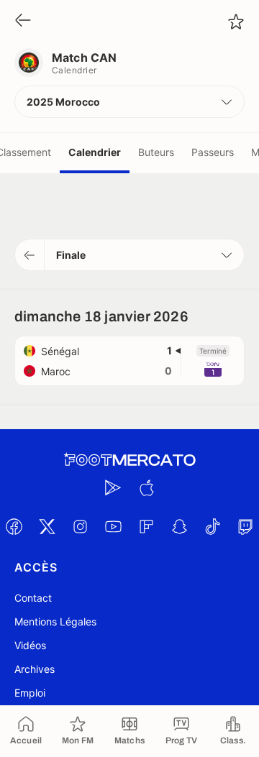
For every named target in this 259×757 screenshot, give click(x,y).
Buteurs (156, 152)
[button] (129, 101)
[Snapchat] (179, 526)
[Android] (113, 487)
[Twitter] (47, 526)
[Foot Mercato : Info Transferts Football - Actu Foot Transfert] (129, 460)
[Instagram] (80, 526)
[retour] (23, 21)
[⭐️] (236, 21)
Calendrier (94, 152)
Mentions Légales (55, 621)
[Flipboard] (146, 526)
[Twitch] (245, 526)
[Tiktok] (212, 526)
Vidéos (30, 645)
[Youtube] (113, 526)
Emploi (29, 693)
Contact (33, 598)
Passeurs (212, 152)
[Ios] (146, 487)
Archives (34, 669)
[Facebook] (13, 526)
